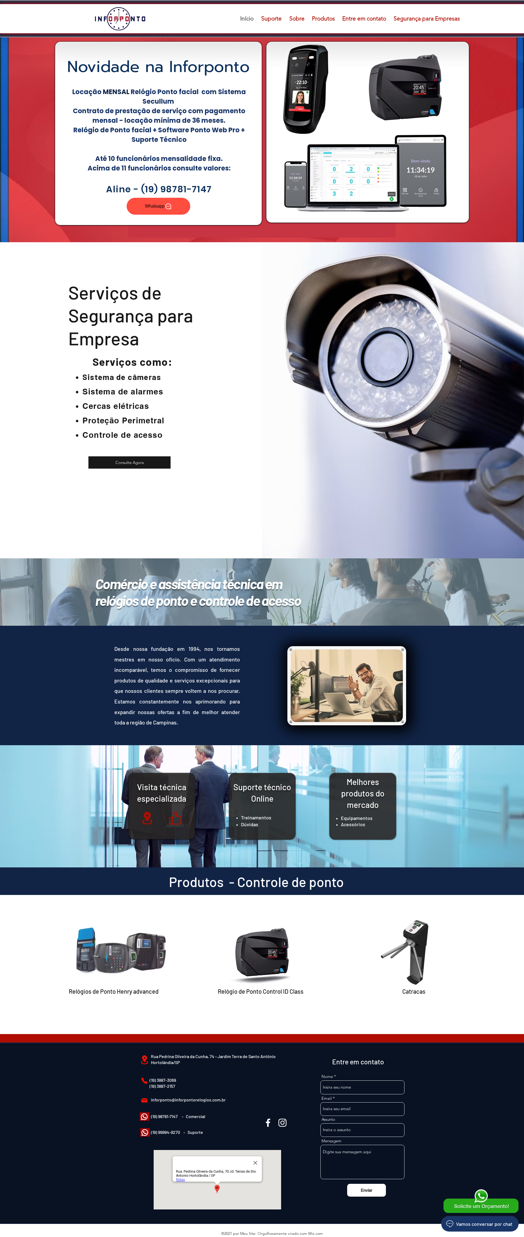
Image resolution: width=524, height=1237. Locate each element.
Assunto (328, 1119)
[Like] (175, 818)
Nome (327, 1076)
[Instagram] (282, 1122)
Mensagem (331, 1141)
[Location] (147, 818)
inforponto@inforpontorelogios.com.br (188, 1099)
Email (326, 1098)
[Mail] (144, 1100)
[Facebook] (268, 1122)
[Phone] (144, 1081)
